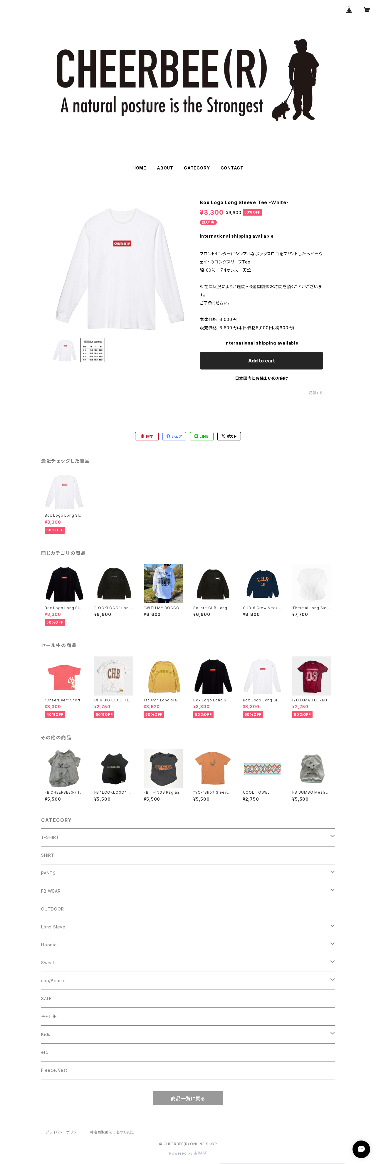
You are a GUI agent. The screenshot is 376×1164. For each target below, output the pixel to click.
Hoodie (49, 944)
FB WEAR (51, 890)
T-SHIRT (50, 837)
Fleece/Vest (54, 1070)
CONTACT (232, 167)
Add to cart (261, 361)
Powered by (181, 1153)
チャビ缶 (49, 1016)
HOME (139, 167)
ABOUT (165, 167)
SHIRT (47, 855)
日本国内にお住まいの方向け (261, 378)
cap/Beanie (53, 980)
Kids (45, 1034)
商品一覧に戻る (188, 1098)
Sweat (47, 962)
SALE (46, 998)
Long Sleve (53, 926)
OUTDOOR (52, 908)
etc (44, 1052)
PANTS (48, 873)
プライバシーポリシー (63, 1132)
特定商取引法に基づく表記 (112, 1132)
